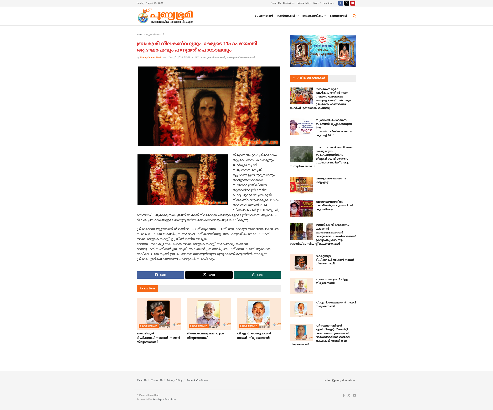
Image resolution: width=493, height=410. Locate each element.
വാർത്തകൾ (286, 16)
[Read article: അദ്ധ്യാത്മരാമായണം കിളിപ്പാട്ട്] (301, 185)
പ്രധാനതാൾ (264, 16)
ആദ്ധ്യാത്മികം (312, 16)
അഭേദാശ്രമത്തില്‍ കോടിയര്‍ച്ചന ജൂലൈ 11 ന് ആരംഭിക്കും (334, 205)
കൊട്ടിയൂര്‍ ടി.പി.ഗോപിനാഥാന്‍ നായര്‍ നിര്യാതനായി (158, 338)
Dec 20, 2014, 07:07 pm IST (184, 57)
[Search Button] (354, 16)
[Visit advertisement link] (323, 51)
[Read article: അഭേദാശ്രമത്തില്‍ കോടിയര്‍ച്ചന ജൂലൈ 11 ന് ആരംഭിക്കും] (301, 208)
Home (139, 34)
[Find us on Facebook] (340, 3)
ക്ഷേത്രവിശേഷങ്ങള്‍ (241, 57)
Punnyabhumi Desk (150, 57)
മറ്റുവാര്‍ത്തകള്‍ (155, 34)
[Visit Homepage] (166, 16)
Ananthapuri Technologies (165, 399)
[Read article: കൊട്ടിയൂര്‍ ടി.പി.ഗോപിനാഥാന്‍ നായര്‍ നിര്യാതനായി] (159, 314)
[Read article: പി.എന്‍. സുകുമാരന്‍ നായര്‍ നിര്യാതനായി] (259, 314)
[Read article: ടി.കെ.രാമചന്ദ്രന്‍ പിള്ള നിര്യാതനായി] (209, 314)
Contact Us (288, 3)
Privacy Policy (304, 3)
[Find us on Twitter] (346, 3)
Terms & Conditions (323, 3)
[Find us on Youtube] (352, 3)
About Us (276, 3)
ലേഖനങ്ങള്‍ (338, 16)
